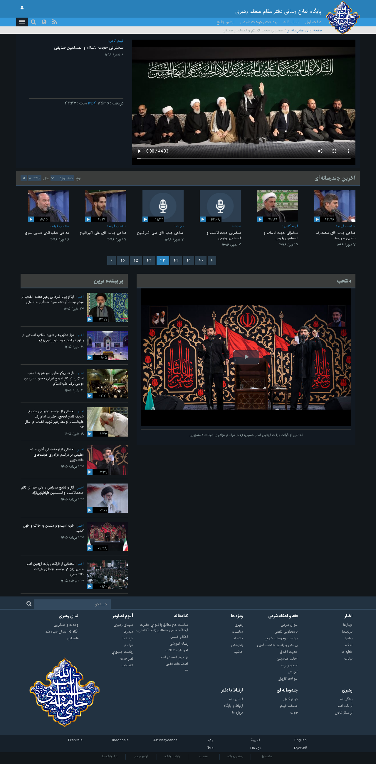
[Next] (111, 260)
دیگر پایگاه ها (110, 756)
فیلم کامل (116, 40)
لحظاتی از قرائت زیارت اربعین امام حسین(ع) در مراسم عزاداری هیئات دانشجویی (55, 569)
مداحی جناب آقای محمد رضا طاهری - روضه (335, 235)
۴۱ (189, 260)
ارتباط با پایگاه (172, 756)
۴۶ (122, 260)
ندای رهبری (68, 616)
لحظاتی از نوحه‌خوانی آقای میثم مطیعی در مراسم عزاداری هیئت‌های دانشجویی (57, 455)
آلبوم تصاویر (122, 616)
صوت (237, 226)
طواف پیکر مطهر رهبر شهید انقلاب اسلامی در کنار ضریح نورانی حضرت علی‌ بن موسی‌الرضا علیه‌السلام (54, 378)
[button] (22, 22)
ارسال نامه (291, 22)
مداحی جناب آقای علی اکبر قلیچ (160, 233)
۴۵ (135, 260)
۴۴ (149, 260)
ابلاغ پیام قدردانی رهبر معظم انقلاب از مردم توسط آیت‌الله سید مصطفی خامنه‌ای (52, 299)
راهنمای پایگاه (235, 756)
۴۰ (201, 260)
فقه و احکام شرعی (283, 616)
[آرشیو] (160, 670)
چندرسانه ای (294, 30)
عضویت (203, 756)
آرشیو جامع (225, 22)
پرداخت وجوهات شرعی (259, 22)
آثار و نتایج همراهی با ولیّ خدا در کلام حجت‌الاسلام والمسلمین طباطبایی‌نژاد (52, 490)
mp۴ (92, 103)
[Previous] (212, 260)
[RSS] (54, 22)
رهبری (347, 690)
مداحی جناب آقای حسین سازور (46, 233)
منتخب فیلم (346, 226)
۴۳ (162, 260)
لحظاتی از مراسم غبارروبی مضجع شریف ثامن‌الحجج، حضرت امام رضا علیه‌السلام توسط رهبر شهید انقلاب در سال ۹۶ (54, 419)
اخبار (80, 297)
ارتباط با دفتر (232, 690)
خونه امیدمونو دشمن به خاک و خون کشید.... (53, 528)
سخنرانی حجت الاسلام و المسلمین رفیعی (281, 235)
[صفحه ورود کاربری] (22, 7)
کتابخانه (181, 616)
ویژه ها (237, 616)
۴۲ (176, 260)
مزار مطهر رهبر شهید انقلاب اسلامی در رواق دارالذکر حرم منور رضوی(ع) (53, 337)
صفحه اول (313, 22)
